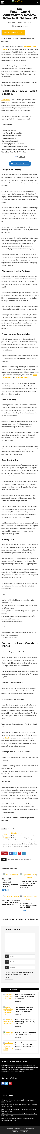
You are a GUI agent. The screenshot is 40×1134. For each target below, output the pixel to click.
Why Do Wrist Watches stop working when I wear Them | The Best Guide (25, 1009)
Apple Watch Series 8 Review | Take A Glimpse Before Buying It (28, 884)
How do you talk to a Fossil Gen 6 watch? (19, 859)
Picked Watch (5, 1065)
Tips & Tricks (18, 1001)
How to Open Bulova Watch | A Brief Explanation (25, 1033)
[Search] (37, 2)
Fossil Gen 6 (5, 100)
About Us (14, 1130)
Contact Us (24, 1131)
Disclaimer (15, 1131)
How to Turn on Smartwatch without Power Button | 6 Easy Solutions (25, 1045)
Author (4, 829)
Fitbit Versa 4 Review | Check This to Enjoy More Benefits (11, 902)
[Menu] (2, 2)
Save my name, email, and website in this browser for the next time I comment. (19, 973)
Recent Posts (12, 829)
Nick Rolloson (11, 22)
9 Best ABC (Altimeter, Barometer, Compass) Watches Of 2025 (10, 883)
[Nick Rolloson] (6, 834)
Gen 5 (7, 738)
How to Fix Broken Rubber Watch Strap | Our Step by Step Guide (25, 1022)
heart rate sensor (22, 377)
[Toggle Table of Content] (21, 32)
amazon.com (20, 1071)
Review (20, 8)
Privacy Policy (24, 1130)
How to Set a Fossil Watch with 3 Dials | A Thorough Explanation (25, 996)
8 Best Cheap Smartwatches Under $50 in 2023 (29, 905)
